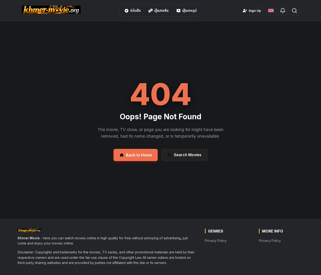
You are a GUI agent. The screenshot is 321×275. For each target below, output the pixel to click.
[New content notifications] (282, 10)
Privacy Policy (216, 241)
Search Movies (187, 154)
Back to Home (139, 155)
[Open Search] (294, 10)
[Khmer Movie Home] (51, 10)
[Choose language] (271, 10)
